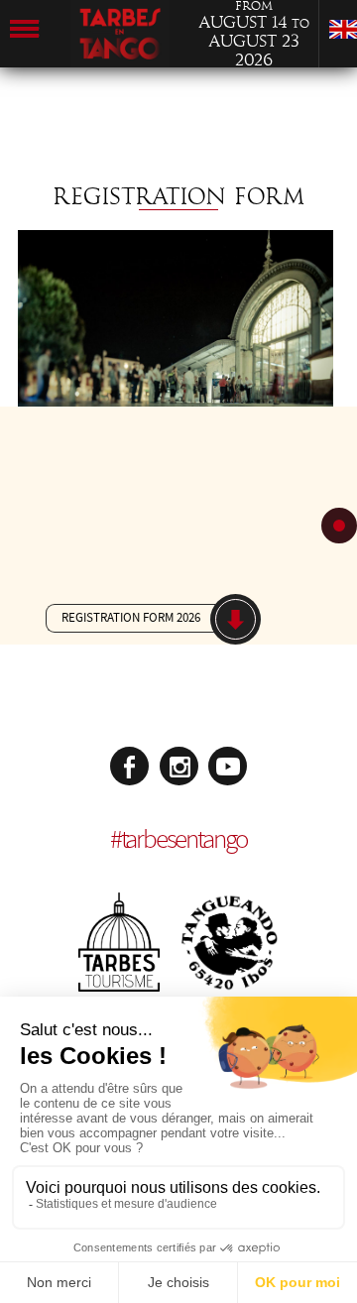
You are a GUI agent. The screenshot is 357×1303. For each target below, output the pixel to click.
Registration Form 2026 (130, 618)
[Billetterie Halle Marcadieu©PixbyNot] (175, 402)
